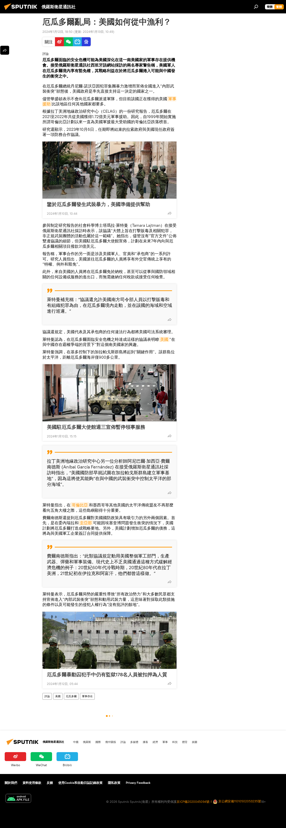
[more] (169, 213)
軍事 (165, 742)
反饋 (50, 783)
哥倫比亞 (80, 505)
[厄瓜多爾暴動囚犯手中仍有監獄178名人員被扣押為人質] (109, 640)
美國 (164, 339)
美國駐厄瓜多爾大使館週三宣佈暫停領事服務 (96, 427)
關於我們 (11, 783)
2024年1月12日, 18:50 (57, 32)
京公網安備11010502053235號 (239, 801)
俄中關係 (110, 742)
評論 (47, 696)
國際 (98, 742)
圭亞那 (86, 522)
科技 (175, 742)
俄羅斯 (87, 742)
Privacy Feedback (138, 783)
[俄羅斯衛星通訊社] (22, 10)
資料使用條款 (32, 783)
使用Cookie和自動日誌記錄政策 (80, 783)
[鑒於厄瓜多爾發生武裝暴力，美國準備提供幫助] (109, 170)
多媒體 (134, 742)
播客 (145, 742)
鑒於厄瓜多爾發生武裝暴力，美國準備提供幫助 (98, 204)
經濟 (155, 742)
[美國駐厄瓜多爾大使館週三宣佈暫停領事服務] (109, 392)
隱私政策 (114, 783)
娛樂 (194, 742)
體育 (184, 742)
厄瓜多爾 (71, 696)
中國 (75, 742)
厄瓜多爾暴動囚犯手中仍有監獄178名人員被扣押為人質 (107, 674)
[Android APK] (18, 799)
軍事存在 (87, 696)
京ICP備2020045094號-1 (194, 802)
